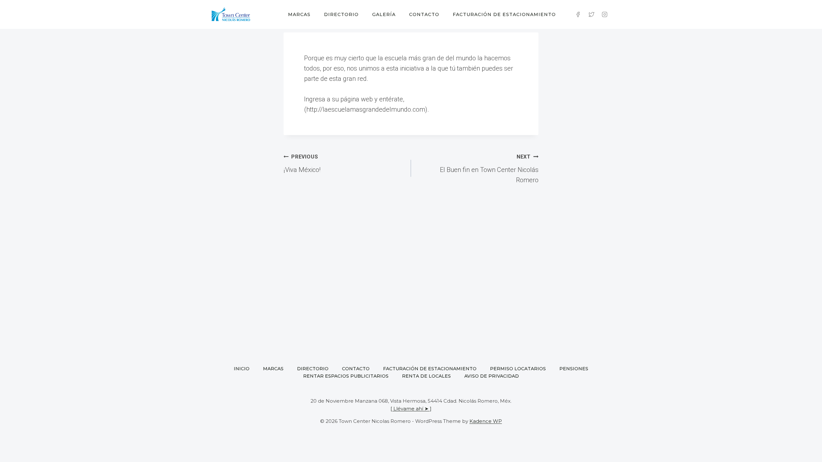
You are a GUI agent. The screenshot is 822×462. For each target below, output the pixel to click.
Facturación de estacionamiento (504, 14)
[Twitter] (591, 14)
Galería (384, 14)
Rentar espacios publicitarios (346, 376)
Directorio (341, 14)
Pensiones (573, 369)
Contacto (424, 14)
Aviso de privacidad (491, 376)
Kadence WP (485, 421)
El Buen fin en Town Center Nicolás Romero (489, 169)
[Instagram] (604, 14)
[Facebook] (578, 14)
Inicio (241, 369)
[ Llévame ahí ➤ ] (411, 409)
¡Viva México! (302, 164)
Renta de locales (426, 376)
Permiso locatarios (518, 369)
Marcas (299, 14)
